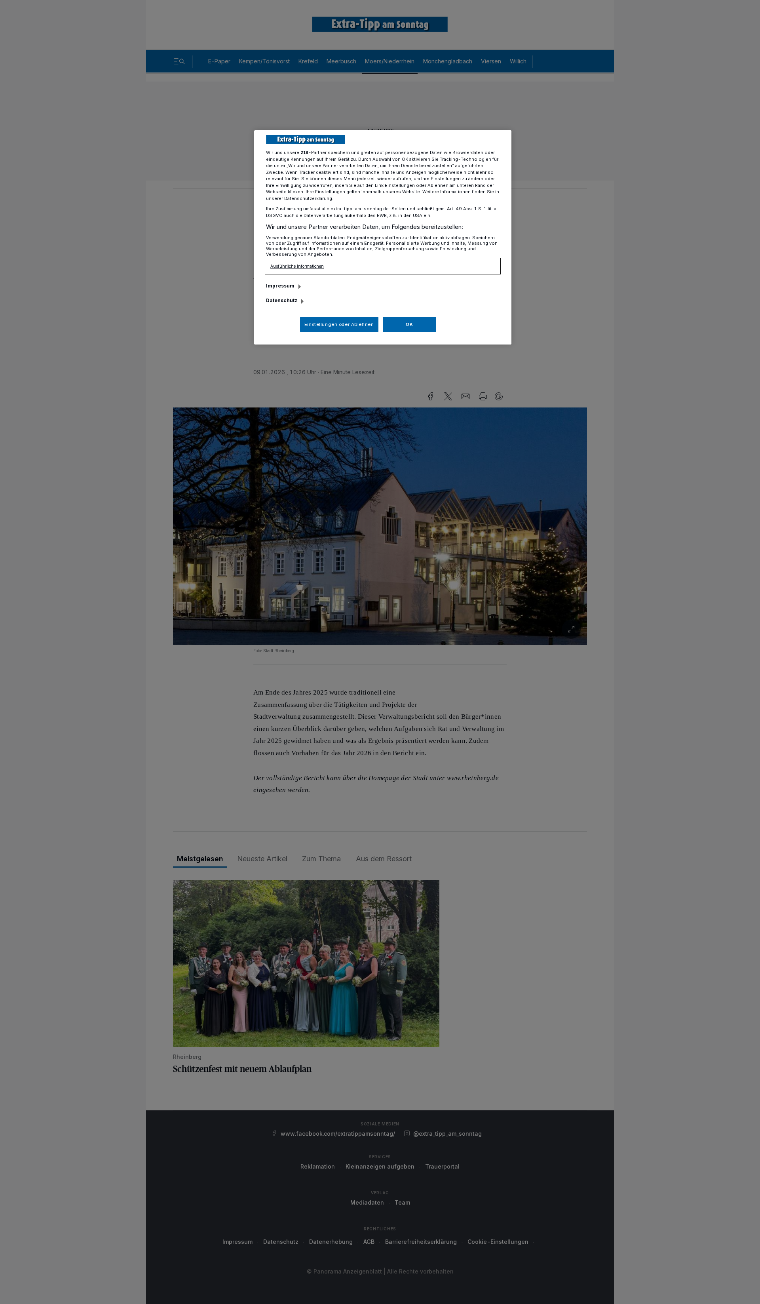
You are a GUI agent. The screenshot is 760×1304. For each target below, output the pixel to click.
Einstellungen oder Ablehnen (339, 324)
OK (409, 324)
